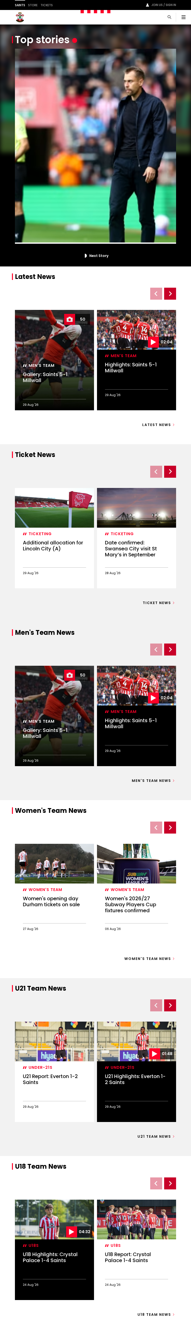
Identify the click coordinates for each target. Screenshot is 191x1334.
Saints (20, 5)
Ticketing (40, 534)
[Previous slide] (156, 294)
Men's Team (41, 365)
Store (33, 5)
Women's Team (45, 889)
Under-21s (40, 1067)
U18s (34, 1245)
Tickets (47, 5)
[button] (85, 256)
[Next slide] (170, 294)
